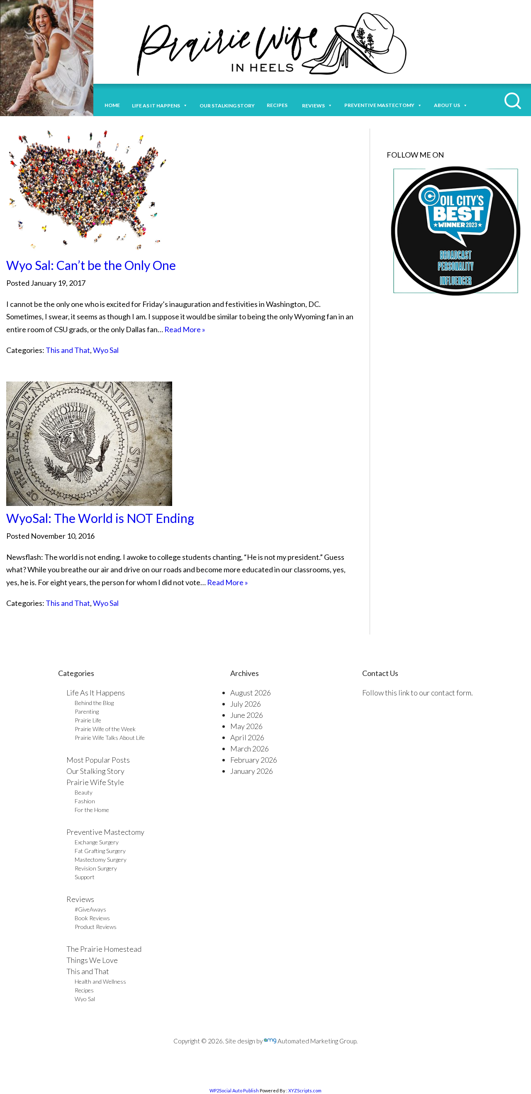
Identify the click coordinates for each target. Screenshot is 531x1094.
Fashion (85, 801)
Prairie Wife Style (95, 782)
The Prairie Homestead (103, 948)
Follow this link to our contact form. (417, 692)
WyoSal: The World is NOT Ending (100, 518)
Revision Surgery (96, 868)
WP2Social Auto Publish (234, 1090)
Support (85, 876)
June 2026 (246, 715)
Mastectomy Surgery (101, 859)
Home (112, 105)
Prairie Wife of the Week (105, 728)
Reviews (80, 899)
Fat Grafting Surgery (100, 850)
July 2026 (245, 703)
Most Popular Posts (98, 759)
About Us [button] (447, 105)
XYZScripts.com (305, 1090)
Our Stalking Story (95, 771)
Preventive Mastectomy (379, 105)
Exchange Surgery (97, 842)
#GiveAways (90, 909)
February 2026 (253, 759)
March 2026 (249, 748)
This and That (68, 350)
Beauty (84, 792)
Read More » (184, 329)
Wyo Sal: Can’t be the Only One (91, 265)
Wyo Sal (106, 350)
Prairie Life (88, 720)
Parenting (87, 711)
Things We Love (92, 960)
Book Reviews (92, 917)
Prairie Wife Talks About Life (110, 737)
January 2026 (251, 771)
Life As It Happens (95, 692)
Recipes (278, 105)
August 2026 (250, 692)
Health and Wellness (100, 981)
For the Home (92, 809)
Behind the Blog (94, 702)
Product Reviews (96, 926)
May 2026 (246, 726)
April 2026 (247, 737)
